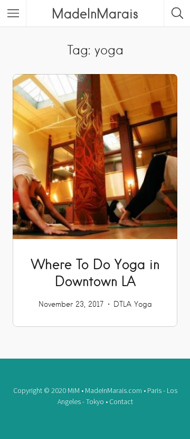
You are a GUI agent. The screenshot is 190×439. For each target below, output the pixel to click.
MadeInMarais (95, 13)
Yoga (143, 304)
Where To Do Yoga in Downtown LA (95, 272)
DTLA (122, 304)
